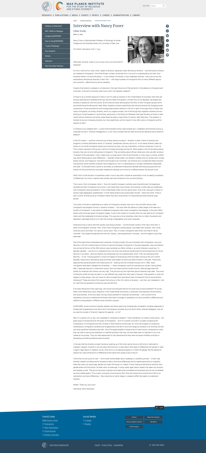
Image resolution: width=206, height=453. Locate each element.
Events (48, 56)
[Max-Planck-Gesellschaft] (46, 445)
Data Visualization (51, 428)
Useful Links (48, 416)
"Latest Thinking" (52, 46)
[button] (162, 61)
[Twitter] (167, 40)
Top (161, 408)
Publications (49, 424)
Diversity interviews (51, 435)
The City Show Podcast (54, 66)
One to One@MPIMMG (54, 41)
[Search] (163, 5)
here (98, 49)
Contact (134, 417)
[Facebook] (167, 26)
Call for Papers (134, 426)
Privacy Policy (107, 445)
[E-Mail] (167, 50)
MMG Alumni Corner (50, 421)
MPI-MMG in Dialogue (54, 31)
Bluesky (88, 424)
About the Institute (153, 417)
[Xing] (167, 45)
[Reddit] (167, 35)
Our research (50, 51)
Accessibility (118, 445)
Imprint (97, 445)
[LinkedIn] (167, 31)
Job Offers (153, 422)
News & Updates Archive (134, 422)
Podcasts (48, 61)
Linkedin (88, 421)
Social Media (89, 416)
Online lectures (50, 431)
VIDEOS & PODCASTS (53, 26)
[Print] (167, 55)
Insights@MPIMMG (53, 36)
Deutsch (146, 6)
